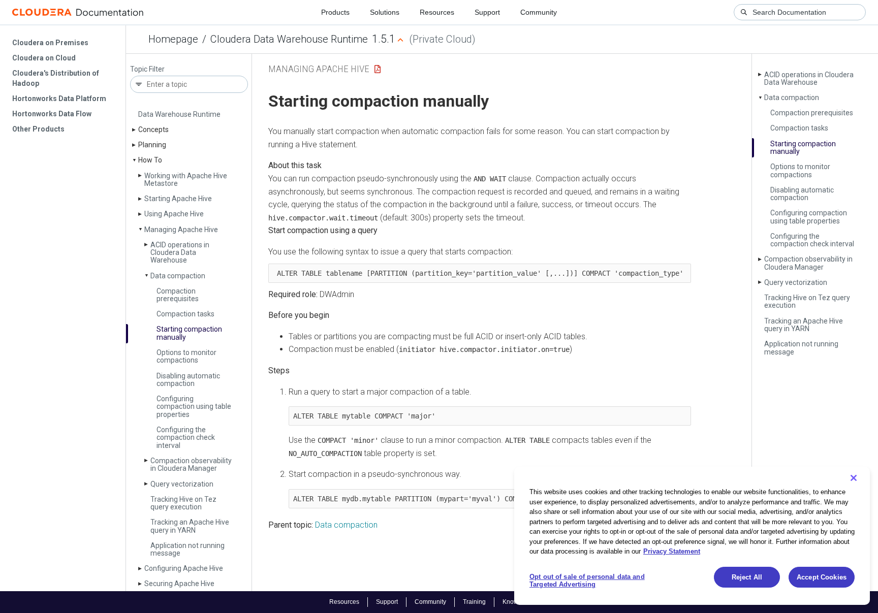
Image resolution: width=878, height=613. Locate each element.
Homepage (173, 39)
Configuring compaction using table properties (193, 406)
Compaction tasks (185, 314)
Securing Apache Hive (179, 583)
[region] (692, 536)
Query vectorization (181, 484)
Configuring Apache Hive (183, 568)
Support (487, 12)
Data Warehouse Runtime (179, 114)
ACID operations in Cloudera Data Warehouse (179, 253)
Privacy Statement (671, 551)
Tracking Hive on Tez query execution (183, 503)
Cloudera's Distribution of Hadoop (55, 78)
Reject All (747, 577)
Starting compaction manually (189, 333)
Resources (437, 12)
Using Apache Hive (174, 214)
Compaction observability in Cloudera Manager (191, 464)
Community (538, 12)
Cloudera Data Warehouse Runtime (289, 39)
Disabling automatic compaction (188, 380)
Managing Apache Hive (181, 229)
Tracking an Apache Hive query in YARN (189, 526)
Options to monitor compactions (186, 356)
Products (335, 12)
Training (474, 601)
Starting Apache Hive (178, 199)
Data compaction (177, 276)
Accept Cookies (821, 577)
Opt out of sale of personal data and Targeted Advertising (587, 581)
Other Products (38, 129)
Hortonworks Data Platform (59, 98)
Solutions (384, 12)
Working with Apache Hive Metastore (185, 179)
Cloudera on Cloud (44, 58)
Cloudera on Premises (50, 43)
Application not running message (187, 549)
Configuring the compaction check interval (185, 437)
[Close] (853, 478)
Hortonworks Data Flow (51, 114)
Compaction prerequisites (177, 295)
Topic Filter (147, 69)
